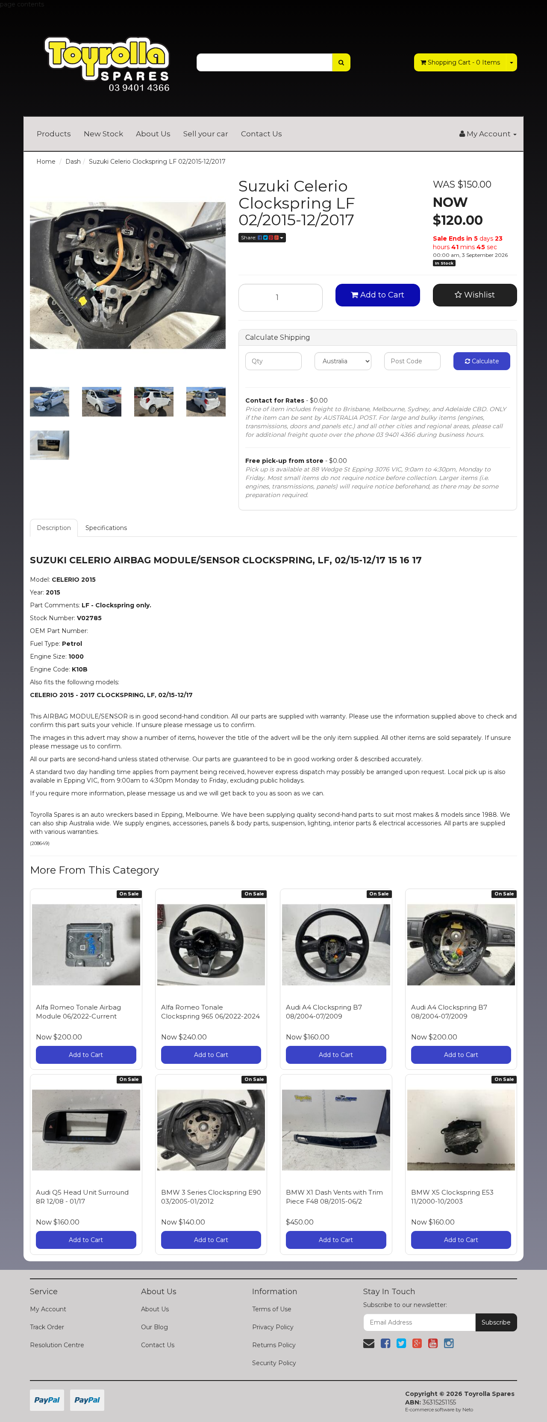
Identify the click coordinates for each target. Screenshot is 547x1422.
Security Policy (274, 1363)
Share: (249, 237)
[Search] (341, 62)
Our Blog (154, 1327)
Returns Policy (274, 1345)
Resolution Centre (57, 1345)
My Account (48, 1309)
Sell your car (205, 134)
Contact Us (261, 134)
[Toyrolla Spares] (107, 57)
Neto (467, 1410)
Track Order (47, 1327)
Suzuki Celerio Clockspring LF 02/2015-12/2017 (157, 161)
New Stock (103, 134)
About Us (153, 134)
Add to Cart (381, 295)
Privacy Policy (273, 1327)
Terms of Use (271, 1309)
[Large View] (49, 401)
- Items (464, 62)
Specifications (106, 528)
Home (46, 161)
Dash (73, 161)
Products (54, 134)
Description (54, 528)
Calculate (484, 361)
